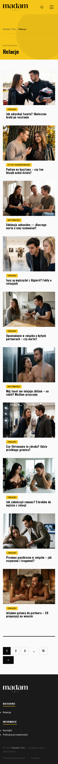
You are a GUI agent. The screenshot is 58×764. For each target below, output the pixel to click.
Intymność (14, 220)
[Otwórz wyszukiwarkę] (41, 7)
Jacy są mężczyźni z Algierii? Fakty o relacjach (29, 282)
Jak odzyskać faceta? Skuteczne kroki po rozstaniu (26, 115)
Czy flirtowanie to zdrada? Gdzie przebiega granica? (26, 448)
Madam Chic (19, 747)
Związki (12, 109)
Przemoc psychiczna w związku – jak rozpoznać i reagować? (29, 559)
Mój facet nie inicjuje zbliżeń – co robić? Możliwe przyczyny (27, 392)
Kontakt (7, 730)
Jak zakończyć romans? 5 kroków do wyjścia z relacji (28, 503)
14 (43, 651)
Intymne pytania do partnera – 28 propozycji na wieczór (27, 614)
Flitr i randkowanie (19, 165)
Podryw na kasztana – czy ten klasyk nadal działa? (24, 171)
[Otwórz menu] (51, 7)
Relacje (7, 712)
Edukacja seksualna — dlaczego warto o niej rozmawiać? (26, 226)
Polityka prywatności (15, 734)
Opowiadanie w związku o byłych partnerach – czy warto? (26, 337)
